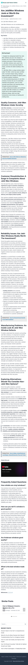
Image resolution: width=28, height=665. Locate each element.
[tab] (11, 616)
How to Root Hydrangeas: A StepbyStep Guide (13, 648)
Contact (6, 656)
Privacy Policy (12, 656)
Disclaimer (14, 658)
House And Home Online (18, 661)
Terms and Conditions (21, 656)
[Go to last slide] (4, 609)
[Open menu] (26, 3)
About (2, 656)
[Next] (24, 609)
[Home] (1, 6)
